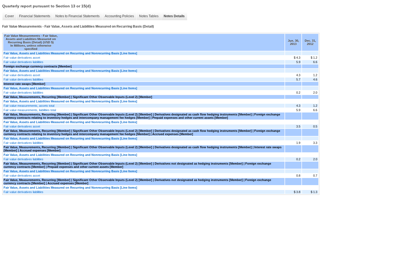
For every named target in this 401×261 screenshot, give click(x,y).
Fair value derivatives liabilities (23, 62)
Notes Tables (148, 16)
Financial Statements (34, 16)
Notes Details (174, 16)
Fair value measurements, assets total (29, 105)
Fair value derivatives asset (22, 57)
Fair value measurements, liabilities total (30, 110)
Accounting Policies (119, 16)
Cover (9, 16)
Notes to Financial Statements (77, 16)
